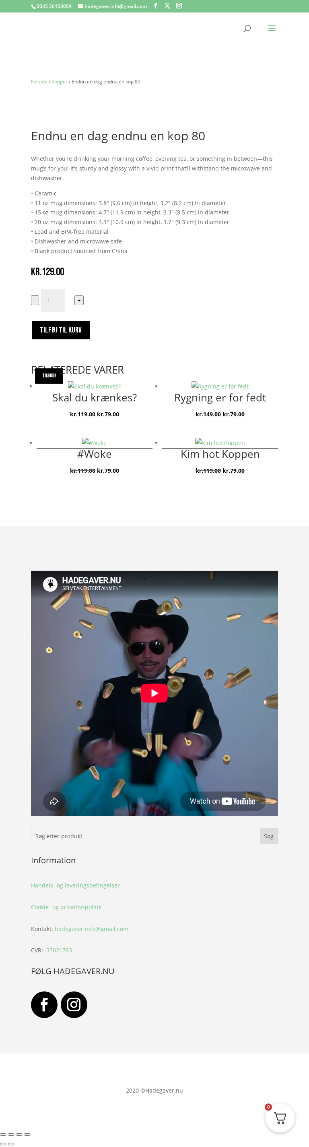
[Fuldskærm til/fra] (11, 1134)
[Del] (19, 1134)
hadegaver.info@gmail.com (91, 929)
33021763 (59, 950)
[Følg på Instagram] (74, 1004)
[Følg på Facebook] (44, 1004)
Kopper (60, 81)
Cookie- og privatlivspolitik (66, 907)
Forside (39, 81)
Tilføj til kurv (61, 330)
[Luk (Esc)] (27, 1134)
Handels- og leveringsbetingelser (75, 885)
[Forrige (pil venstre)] (3, 1144)
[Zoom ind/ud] (3, 1134)
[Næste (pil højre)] (11, 1144)
